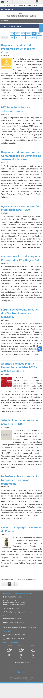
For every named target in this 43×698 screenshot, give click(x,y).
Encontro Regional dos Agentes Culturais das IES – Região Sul (21, 258)
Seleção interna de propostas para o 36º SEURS (19, 422)
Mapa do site (32, 5)
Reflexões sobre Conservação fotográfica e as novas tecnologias (20, 479)
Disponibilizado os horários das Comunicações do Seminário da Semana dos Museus (21, 155)
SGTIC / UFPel (28, 680)
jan (12, 34)
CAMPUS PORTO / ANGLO (14, 597)
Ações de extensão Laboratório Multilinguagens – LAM (21, 207)
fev (17, 34)
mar (23, 34)
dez (39, 38)
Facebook (19, 672)
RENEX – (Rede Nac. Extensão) (13, 622)
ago (17, 38)
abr (28, 34)
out (28, 38)
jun (39, 34)
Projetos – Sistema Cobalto (12, 618)
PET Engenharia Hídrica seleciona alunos (15, 109)
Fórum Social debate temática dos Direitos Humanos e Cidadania (20, 313)
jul (12, 38)
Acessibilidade (9, 5)
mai (34, 34)
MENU (5, 20)
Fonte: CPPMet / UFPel (22, 662)
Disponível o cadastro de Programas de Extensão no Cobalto (18, 48)
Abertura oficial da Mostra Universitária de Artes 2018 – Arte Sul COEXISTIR (19, 367)
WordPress (25, 678)
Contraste (21, 5)
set (23, 38)
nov (34, 38)
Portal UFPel (8, 9)
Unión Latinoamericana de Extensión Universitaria (19, 627)
